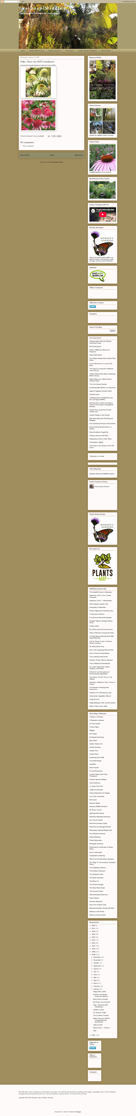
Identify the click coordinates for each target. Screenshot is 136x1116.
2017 (94, 928)
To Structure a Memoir (96, 614)
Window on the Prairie (96, 911)
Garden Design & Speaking (87, 50)
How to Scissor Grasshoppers (99, 653)
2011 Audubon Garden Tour (98, 604)
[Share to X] (56, 136)
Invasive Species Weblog (97, 779)
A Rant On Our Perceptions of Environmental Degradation (99, 673)
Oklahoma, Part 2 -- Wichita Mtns (100, 600)
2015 (94, 934)
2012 (94, 943)
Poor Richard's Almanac (97, 833)
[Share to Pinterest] (60, 136)
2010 (94, 949)
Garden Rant (93, 754)
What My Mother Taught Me (98, 432)
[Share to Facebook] (58, 136)
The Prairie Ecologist (96, 884)
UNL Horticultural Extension (98, 894)
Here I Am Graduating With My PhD (101, 650)
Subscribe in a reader (97, 456)
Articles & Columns (54, 50)
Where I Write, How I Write (98, 706)
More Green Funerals (100, 999)
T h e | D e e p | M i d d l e (40, 8)
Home (52, 155)
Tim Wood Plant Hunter (97, 888)
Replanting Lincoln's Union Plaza (100, 439)
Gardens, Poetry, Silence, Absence (101, 660)
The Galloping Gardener (97, 867)
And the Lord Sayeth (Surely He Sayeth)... (101, 995)
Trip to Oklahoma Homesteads (99, 663)
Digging (92, 730)
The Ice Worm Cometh (100, 1015)
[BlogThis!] (54, 136)
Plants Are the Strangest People (100, 827)
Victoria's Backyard (95, 901)
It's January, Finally (99, 1012)
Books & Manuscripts (37, 50)
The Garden (69, 50)
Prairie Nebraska (95, 837)
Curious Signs (94, 727)
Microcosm (93, 800)
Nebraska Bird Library (96, 813)
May (95, 977)
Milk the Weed (106, 50)
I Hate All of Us (94, 699)
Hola (94, 1030)
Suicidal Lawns (94, 394)
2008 (94, 954)
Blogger (78, 1112)
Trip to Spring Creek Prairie (98, 656)
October (96, 963)
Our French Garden (96, 820)
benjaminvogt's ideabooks (101, 486)
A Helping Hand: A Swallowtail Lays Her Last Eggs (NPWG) (101, 398)
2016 (94, 931)
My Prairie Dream (95, 346)
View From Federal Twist (97, 905)
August (96, 969)
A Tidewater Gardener (96, 720)
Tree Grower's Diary (96, 891)
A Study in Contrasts (96, 717)
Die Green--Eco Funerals (101, 1002)
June (95, 974)
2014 (94, 937)
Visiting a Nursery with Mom (98, 435)
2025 (94, 925)
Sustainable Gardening (97, 855)
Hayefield (92, 764)
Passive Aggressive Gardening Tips (101, 611)
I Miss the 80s (98, 1025)
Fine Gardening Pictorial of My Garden (102, 423)
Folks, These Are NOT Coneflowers (100, 1006)
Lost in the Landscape (96, 796)
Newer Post (24, 155)
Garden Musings (95, 747)
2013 (94, 940)
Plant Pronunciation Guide (98, 823)
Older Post (79, 155)
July (95, 971)
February (97, 986)
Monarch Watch (94, 803)
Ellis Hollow (93, 740)
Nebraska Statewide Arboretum (99, 817)
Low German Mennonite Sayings (100, 617)
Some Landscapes (95, 852)
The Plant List (94, 881)
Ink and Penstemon (96, 771)
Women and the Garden (97, 915)
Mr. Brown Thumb (95, 810)
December (97, 957)
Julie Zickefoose (94, 783)
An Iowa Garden (94, 723)
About (23, 50)
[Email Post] (48, 136)
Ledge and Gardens (96, 790)
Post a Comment (28, 146)
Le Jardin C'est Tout (96, 786)
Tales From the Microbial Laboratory (101, 859)
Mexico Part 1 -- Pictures (101, 1028)
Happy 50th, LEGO (99, 991)
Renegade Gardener (96, 844)
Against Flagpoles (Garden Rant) (100, 391)
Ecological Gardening (96, 737)
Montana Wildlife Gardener (98, 806)
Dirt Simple (93, 734)
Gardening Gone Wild (96, 757)
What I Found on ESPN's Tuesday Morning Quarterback (101, 1020)
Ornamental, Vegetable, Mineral (100, 696)
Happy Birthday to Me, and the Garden (102, 703)
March (96, 983)
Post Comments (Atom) (56, 162)
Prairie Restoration (95, 840)
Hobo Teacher (94, 767)
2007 (94, 1035)
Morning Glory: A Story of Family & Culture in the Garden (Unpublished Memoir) (101, 404)
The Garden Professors (97, 871)
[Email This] (52, 136)
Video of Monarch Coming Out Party (101, 633)
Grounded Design (95, 761)
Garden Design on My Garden (99, 415)
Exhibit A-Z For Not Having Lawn (100, 693)
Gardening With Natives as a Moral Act (102, 387)
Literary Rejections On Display (99, 793)
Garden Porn (93, 750)
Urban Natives (94, 898)
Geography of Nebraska (97, 607)
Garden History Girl (95, 744)
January (96, 989)
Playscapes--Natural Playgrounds (100, 830)
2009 (94, 952)
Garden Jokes (94, 626)
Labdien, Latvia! (98, 1010)
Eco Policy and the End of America (101, 629)
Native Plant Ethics (95, 355)
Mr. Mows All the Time (96, 646)
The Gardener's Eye (96, 874)
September (97, 966)
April (95, 980)
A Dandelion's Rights (96, 442)
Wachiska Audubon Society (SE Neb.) (102, 908)
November (97, 960)
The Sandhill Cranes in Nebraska (100, 592)
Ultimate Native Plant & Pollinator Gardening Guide (100, 342)
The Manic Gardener (96, 878)
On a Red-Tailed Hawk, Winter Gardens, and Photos (99, 667)
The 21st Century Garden (98, 384)
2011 (93, 946)
